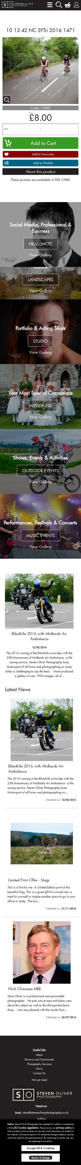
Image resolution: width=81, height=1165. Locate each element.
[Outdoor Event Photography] (40, 461)
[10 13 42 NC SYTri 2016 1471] (6, 100)
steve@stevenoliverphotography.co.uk (46, 1112)
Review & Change (41, 1157)
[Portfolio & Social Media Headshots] (40, 234)
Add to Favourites (43, 154)
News (39, 1068)
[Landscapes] (40, 283)
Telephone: (41, 1106)
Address (41, 1119)
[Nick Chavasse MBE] (42, 971)
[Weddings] (40, 396)
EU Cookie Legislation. (27, 1127)
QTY (6, 129)
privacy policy (64, 1127)
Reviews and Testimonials (39, 1059)
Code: (35, 108)
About (39, 1054)
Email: (18, 1112)
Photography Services (39, 1064)
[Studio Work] (40, 331)
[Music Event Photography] (40, 526)
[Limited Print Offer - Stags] (39, 625)
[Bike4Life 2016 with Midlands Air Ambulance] (42, 750)
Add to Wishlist (43, 163)
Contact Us (39, 1073)
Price (31, 113)
